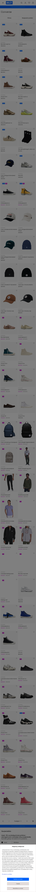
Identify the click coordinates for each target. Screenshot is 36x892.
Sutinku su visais (18, 879)
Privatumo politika (7, 874)
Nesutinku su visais (18, 888)
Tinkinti (18, 883)
